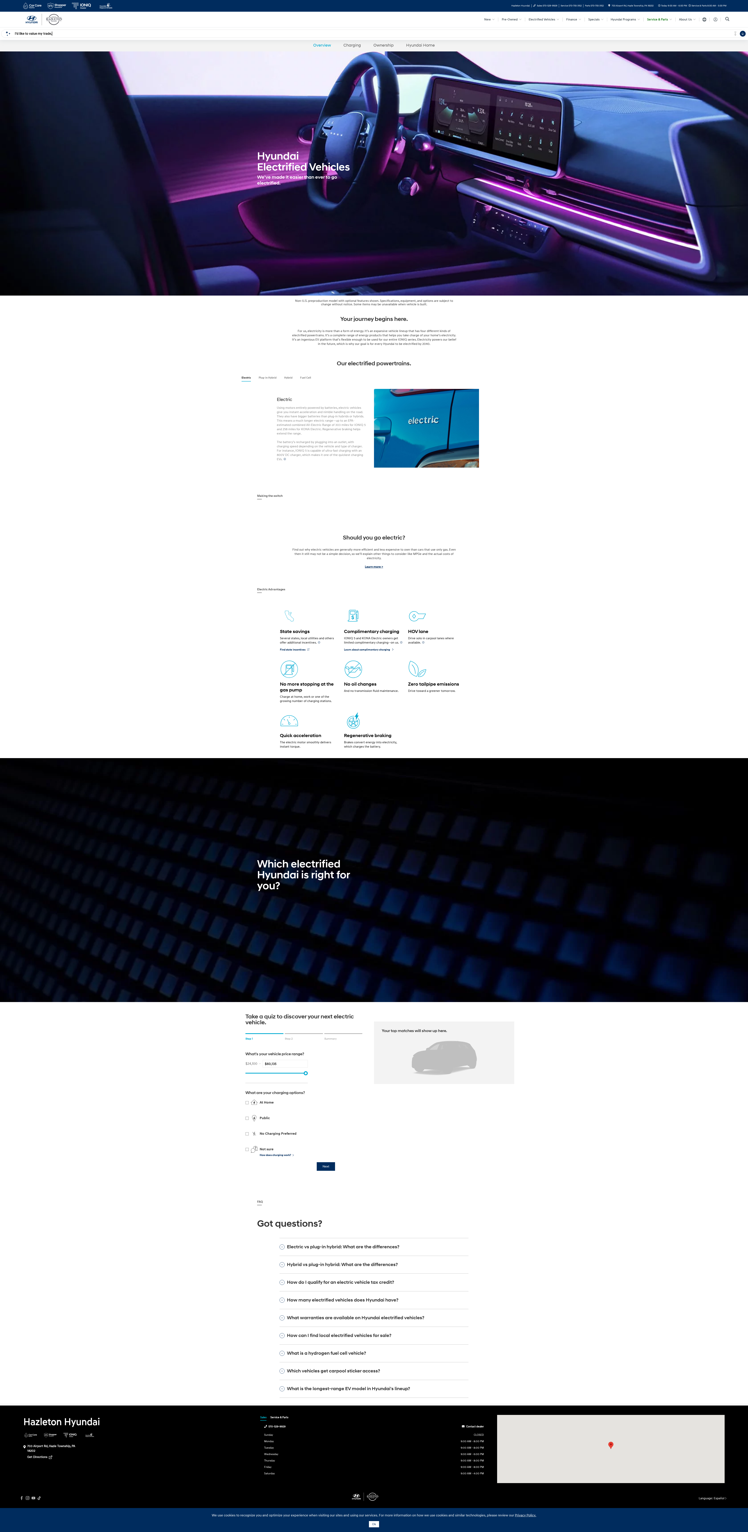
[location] (609, 5)
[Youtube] (33, 1498)
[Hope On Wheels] (89, 1435)
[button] (610, 1445)
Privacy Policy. (525, 1515)
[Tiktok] (39, 1498)
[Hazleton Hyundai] (55, 19)
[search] (727, 19)
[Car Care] (30, 1435)
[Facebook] (22, 1498)
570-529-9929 (277, 1426)
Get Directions (37, 1457)
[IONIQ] (70, 1435)
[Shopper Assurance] (50, 1435)
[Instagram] (27, 1498)
